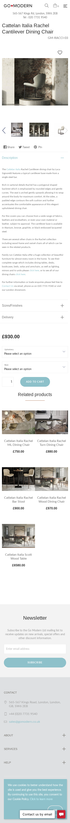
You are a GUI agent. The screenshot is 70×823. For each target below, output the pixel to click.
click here (34, 270)
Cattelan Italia (13, 169)
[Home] (18, 10)
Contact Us (7, 286)
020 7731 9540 (37, 17)
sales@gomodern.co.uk (24, 721)
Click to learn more (41, 799)
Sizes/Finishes (12, 305)
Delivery (7, 317)
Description (10, 157)
